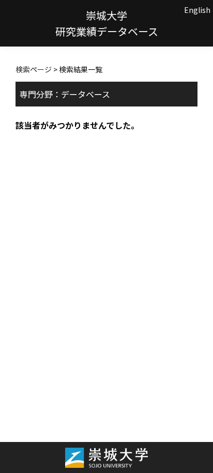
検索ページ (34, 69)
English (197, 10)
